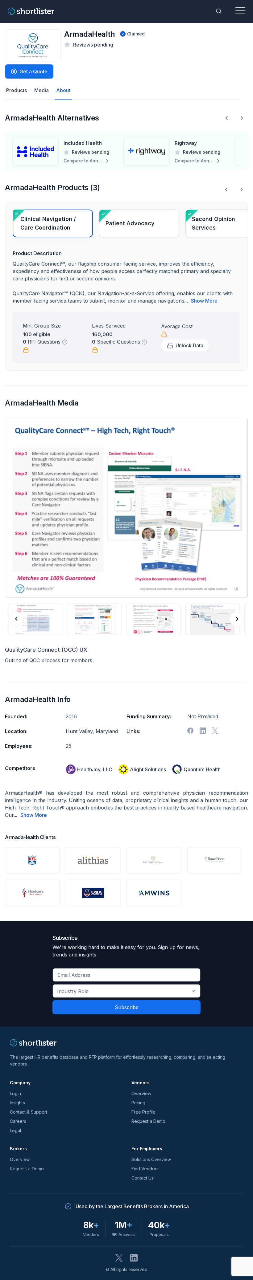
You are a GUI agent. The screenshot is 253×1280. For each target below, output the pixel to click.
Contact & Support (28, 1112)
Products (16, 90)
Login (15, 1093)
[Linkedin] (203, 731)
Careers (18, 1121)
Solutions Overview (151, 1159)
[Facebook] (190, 731)
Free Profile (143, 1112)
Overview (141, 1093)
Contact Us (142, 1177)
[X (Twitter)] (119, 1258)
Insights (17, 1102)
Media (41, 90)
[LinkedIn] (134, 1258)
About (63, 90)
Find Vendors (145, 1168)
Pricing (138, 1102)
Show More (204, 301)
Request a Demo (148, 1121)
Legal (15, 1130)
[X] (215, 731)
